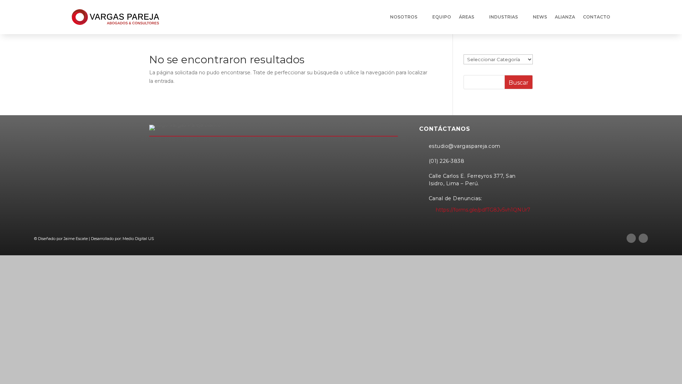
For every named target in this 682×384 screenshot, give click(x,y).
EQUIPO (441, 17)
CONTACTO (596, 17)
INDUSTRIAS (503, 17)
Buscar (519, 82)
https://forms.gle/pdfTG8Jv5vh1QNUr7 (483, 210)
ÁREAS (466, 17)
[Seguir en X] (643, 238)
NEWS (540, 17)
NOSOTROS (403, 17)
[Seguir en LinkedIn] (631, 238)
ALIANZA (565, 17)
